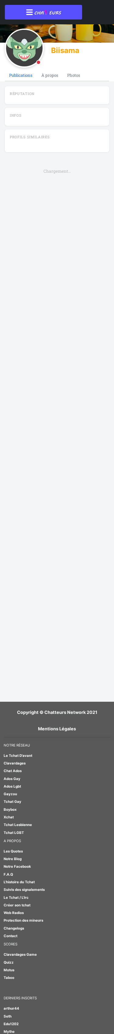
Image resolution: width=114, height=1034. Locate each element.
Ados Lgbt (12, 786)
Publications (21, 75)
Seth (8, 1016)
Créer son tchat (17, 905)
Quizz (9, 962)
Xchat (9, 817)
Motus (9, 970)
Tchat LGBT (14, 833)
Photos (73, 75)
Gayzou (10, 794)
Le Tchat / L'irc (16, 897)
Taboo (9, 978)
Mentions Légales (57, 728)
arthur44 (11, 1008)
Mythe (9, 1031)
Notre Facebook (17, 866)
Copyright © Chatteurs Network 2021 (57, 712)
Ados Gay (12, 779)
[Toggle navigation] (43, 12)
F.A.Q (8, 874)
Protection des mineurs (23, 920)
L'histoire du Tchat (19, 882)
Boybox (10, 809)
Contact (10, 936)
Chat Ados (13, 771)
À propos (49, 75)
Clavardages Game (20, 954)
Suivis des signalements (24, 890)
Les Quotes (13, 851)
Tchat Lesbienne (18, 825)
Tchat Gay (12, 801)
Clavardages (15, 763)
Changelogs (14, 928)
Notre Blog (13, 859)
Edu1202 (11, 1024)
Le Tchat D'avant (18, 755)
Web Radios (14, 913)
